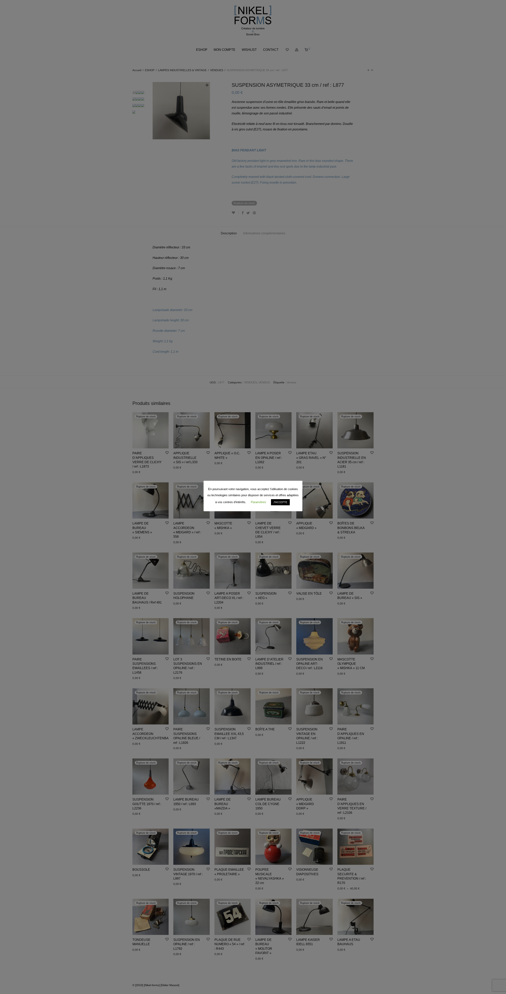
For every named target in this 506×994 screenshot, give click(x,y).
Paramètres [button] (258, 502)
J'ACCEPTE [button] (280, 502)
